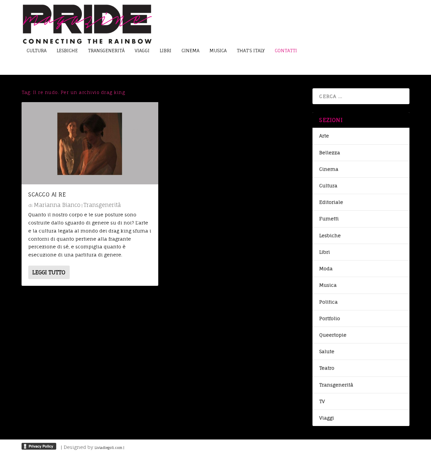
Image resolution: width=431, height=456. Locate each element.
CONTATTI (286, 50)
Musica (328, 285)
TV (322, 401)
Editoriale (331, 202)
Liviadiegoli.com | (109, 448)
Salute (326, 351)
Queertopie (332, 335)
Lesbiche (330, 235)
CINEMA (190, 50)
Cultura (328, 185)
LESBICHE (67, 50)
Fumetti (329, 218)
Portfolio (329, 318)
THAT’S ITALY (251, 50)
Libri (324, 252)
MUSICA (218, 50)
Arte (324, 136)
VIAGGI (142, 50)
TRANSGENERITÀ (106, 50)
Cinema (328, 169)
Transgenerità (102, 205)
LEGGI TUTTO (48, 272)
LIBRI (165, 50)
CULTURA (36, 50)
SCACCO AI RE (47, 194)
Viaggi (326, 418)
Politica (328, 302)
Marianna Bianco (57, 205)
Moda (326, 268)
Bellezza (329, 152)
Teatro (326, 368)
